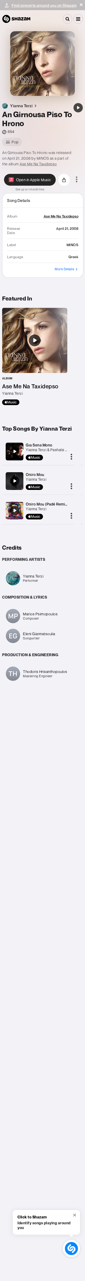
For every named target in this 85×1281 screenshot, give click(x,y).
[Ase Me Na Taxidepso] (34, 356)
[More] (71, 457)
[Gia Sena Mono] (14, 451)
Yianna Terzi (36, 479)
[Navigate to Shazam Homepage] (16, 19)
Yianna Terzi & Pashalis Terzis (51, 449)
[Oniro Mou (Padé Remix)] (14, 510)
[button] (81, 4)
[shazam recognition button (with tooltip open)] (71, 1248)
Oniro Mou (35, 474)
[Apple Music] (10, 402)
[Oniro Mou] (14, 481)
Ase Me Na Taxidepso (38, 164)
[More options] (76, 179)
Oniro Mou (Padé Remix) (47, 504)
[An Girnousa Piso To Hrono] (78, 107)
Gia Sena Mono (39, 445)
